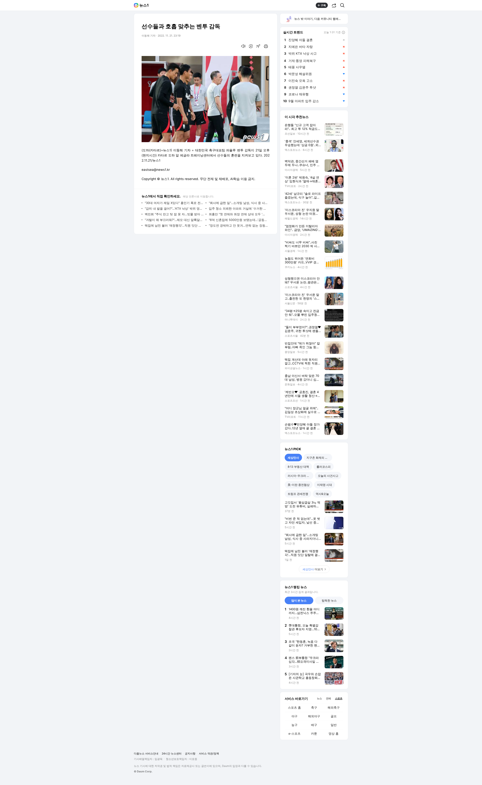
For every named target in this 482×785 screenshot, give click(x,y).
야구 (294, 716)
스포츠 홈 (294, 707)
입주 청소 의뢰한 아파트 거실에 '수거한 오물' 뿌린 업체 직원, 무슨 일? (238, 208)
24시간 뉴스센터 (172, 753)
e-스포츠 (294, 733)
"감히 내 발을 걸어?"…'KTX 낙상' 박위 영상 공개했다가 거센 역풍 (174, 208)
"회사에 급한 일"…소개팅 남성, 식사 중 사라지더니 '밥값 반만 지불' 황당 (238, 203)
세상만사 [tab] (293, 457)
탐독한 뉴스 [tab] (329, 600)
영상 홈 (334, 733)
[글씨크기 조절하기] (258, 46)
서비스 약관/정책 (209, 753)
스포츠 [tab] (338, 698)
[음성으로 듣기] (243, 46)
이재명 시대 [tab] (324, 485)
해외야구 (314, 716)
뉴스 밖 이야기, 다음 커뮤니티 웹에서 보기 (321, 19)
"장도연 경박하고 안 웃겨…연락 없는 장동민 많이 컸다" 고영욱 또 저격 (238, 225)
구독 (323, 5)
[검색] (343, 5)
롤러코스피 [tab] (324, 466)
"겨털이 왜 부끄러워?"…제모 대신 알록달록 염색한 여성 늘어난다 (174, 220)
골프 (334, 716)
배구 (314, 725)
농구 (294, 725)
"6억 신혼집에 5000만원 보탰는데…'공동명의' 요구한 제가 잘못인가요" (238, 220)
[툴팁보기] (343, 32)
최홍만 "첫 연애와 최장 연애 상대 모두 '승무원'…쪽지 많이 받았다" (238, 214)
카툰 (314, 733)
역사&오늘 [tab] (322, 494)
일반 (334, 725)
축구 (314, 707)
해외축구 (334, 707)
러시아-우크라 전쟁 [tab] (300, 476)
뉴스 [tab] (319, 698)
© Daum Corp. (143, 771)
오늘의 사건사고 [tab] (328, 476)
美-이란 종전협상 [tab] (299, 485)
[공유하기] (334, 5)
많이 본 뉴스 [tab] (299, 600)
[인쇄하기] (266, 46)
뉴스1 (144, 5)
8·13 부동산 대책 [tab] (298, 466)
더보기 (313, 569)
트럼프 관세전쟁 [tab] (298, 494)
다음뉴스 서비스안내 (146, 753)
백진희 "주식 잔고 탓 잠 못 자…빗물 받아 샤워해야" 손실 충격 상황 (174, 214)
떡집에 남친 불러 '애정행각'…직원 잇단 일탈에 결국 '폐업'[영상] (174, 225)
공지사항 (190, 753)
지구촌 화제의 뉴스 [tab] (319, 457)
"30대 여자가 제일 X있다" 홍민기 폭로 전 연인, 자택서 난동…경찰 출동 (174, 203)
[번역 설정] (251, 46)
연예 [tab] (328, 698)
